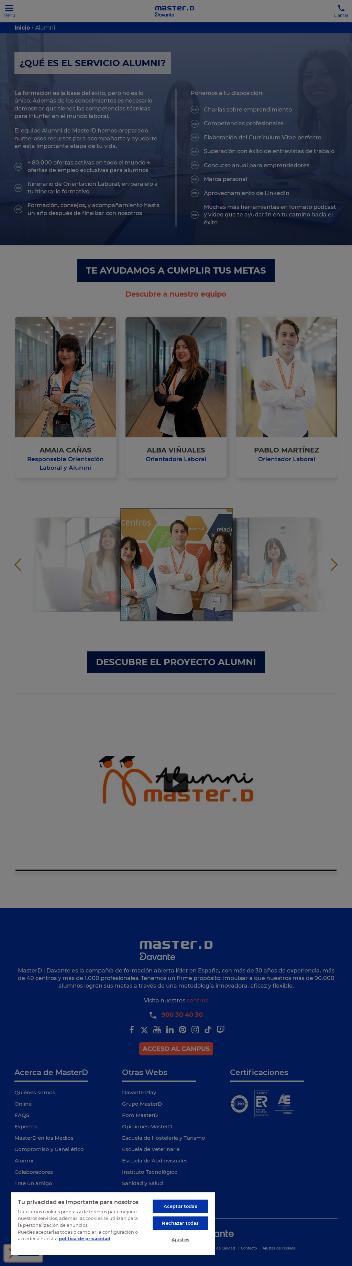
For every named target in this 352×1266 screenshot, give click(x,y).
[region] (113, 1223)
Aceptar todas (180, 1206)
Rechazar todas (180, 1223)
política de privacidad (84, 1238)
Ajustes (180, 1239)
